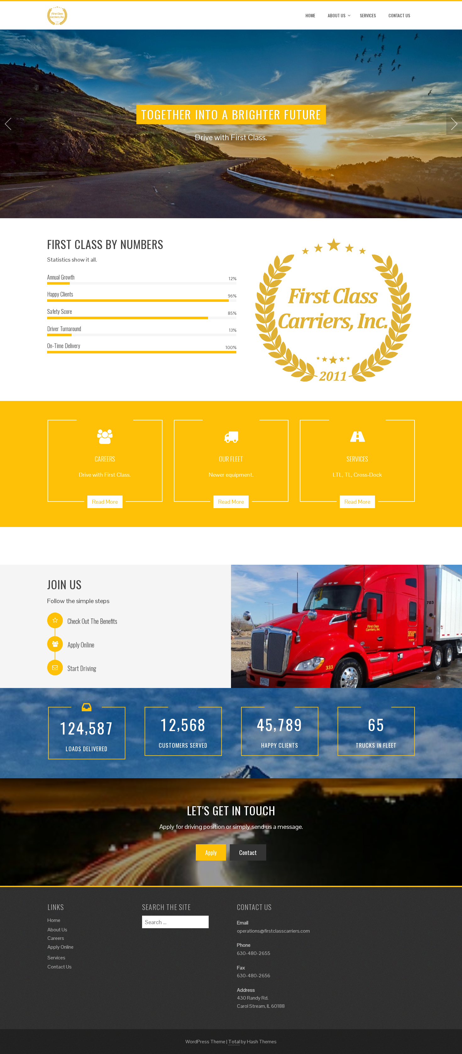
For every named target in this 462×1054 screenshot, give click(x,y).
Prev (8, 124)
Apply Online (60, 947)
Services (368, 15)
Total (234, 1041)
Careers (55, 938)
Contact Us (399, 15)
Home (310, 15)
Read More (105, 501)
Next (454, 124)
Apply (211, 852)
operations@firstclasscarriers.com (273, 931)
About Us (336, 15)
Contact (248, 852)
